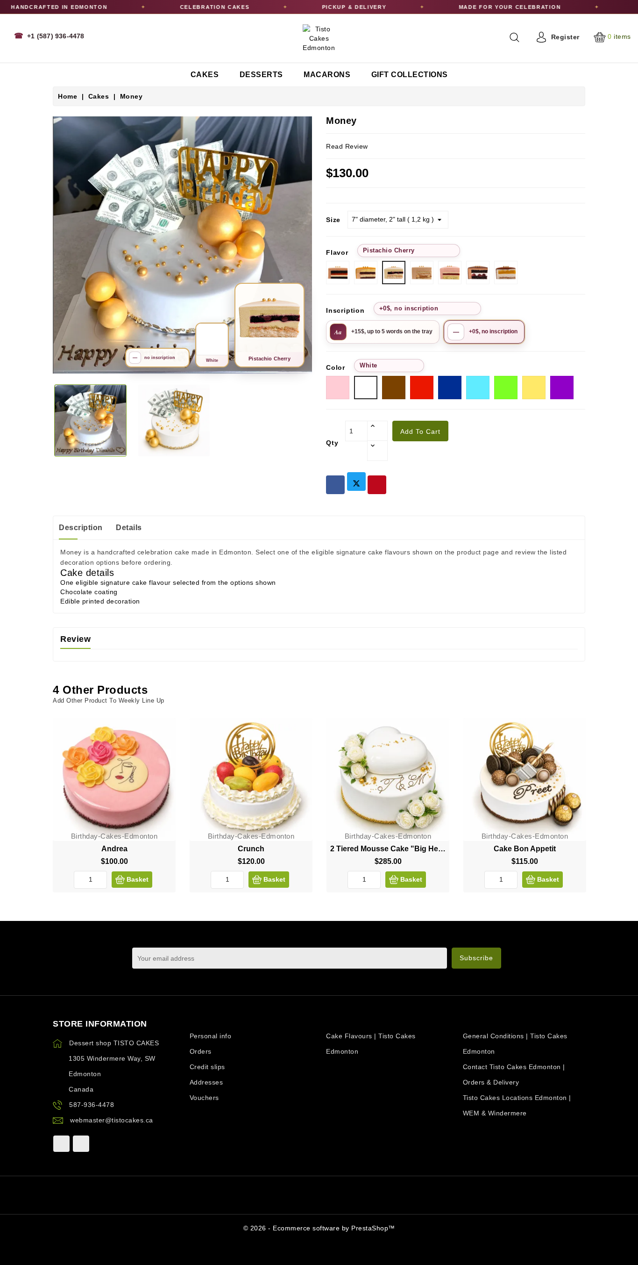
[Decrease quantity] (377, 450)
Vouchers (204, 1097)
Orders (201, 1051)
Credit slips (207, 1067)
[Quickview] (161, 752)
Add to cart (420, 431)
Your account (210, 1024)
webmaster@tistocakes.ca (111, 1120)
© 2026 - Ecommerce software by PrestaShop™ (319, 1228)
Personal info (211, 1036)
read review (347, 146)
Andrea (114, 849)
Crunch (251, 849)
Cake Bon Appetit (525, 849)
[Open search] (514, 37)
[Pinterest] (377, 484)
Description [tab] (81, 528)
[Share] (335, 484)
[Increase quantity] (377, 431)
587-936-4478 (91, 1104)
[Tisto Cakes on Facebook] (61, 1144)
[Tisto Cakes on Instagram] (81, 1144)
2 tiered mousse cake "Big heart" (390, 849)
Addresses (206, 1082)
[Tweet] (356, 481)
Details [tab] (129, 528)
